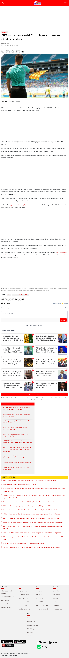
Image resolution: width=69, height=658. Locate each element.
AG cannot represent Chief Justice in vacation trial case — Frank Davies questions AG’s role (33, 538)
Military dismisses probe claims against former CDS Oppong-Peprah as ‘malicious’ (31, 514)
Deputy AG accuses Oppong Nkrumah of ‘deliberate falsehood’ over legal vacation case (33, 522)
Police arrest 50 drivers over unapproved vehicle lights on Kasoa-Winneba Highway (32, 533)
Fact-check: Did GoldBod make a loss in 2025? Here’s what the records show (29, 480)
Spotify (44, 647)
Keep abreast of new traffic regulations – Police (19, 484)
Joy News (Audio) (42, 609)
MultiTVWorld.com (42, 602)
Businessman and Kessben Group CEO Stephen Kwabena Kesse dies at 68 (28, 502)
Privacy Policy (6, 607)
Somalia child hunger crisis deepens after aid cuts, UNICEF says (16, 416)
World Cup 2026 (23, 294)
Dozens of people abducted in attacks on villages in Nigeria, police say (15, 436)
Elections (30, 636)
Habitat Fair (31, 621)
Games (29, 618)
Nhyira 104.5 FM (24, 609)
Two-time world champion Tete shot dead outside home (16, 469)
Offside (15, 294)
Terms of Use (6, 604)
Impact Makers (32, 625)
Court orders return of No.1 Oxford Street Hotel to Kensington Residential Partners (31, 510)
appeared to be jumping (18, 205)
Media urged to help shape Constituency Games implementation (17, 422)
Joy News (39, 591)
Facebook (56, 594)
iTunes (55, 642)
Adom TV (39, 594)
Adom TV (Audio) (42, 605)
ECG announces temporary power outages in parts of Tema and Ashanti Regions (16, 409)
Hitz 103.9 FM (23, 598)
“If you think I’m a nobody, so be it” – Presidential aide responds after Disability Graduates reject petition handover (34, 496)
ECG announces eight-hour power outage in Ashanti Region (23, 543)
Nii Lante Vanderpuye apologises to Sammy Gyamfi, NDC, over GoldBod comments (31, 506)
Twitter (55, 598)
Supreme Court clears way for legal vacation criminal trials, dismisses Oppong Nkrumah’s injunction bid (34, 490)
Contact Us (5, 600)
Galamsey (30, 629)
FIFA (9, 294)
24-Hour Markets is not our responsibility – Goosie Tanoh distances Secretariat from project (32, 527)
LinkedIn (56, 605)
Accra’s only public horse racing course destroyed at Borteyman (15, 429)
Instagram (56, 602)
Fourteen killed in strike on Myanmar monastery (17, 463)
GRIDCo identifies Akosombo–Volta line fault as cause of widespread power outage (31, 547)
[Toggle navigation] (65, 3)
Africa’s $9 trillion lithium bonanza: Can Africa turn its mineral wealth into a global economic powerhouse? (17, 450)
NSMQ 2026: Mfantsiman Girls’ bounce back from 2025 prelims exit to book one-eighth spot (17, 442)
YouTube (56, 591)
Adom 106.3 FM (24, 594)
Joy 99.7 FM (23, 591)
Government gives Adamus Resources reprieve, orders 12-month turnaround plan (31, 518)
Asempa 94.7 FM (24, 602)
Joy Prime (39, 598)
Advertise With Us (7, 597)
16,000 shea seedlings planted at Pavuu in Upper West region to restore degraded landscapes (18, 457)
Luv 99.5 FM (23, 605)
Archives (30, 632)
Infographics (57, 609)
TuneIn (43, 642)
